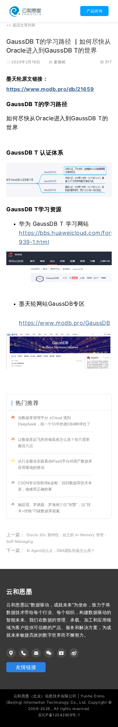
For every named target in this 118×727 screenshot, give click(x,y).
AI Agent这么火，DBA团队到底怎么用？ (60, 550)
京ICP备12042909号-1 (59, 715)
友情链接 (26, 667)
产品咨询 (94, 11)
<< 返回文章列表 (20, 25)
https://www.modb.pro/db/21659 (50, 89)
